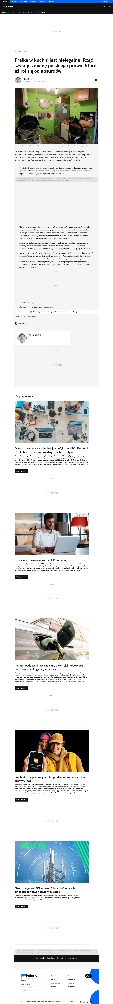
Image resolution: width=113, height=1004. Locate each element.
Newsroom (71, 979)
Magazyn (43, 12)
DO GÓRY (87, 976)
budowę (57, 255)
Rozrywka (51, 1)
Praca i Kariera (27, 12)
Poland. (5, 1)
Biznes (19, 12)
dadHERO (42, 1)
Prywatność (71, 986)
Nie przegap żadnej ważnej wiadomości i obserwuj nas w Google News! (58, 312)
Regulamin (71, 983)
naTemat (14, 1)
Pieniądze (36, 12)
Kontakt (53, 986)
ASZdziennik (24, 1)
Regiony (13, 12)
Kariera (53, 979)
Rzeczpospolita (31, 302)
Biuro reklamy (55, 976)
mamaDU (33, 1)
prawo (38, 167)
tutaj (67, 180)
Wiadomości (5, 12)
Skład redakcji (55, 983)
